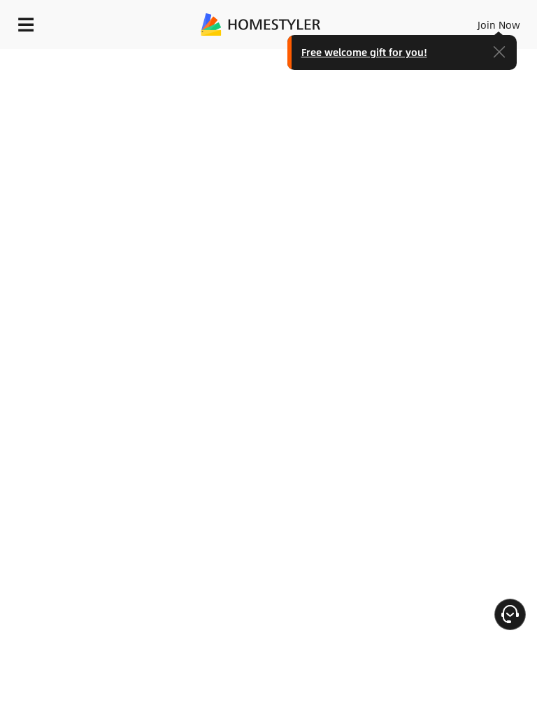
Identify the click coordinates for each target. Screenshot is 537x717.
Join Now (499, 24)
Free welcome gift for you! (364, 52)
